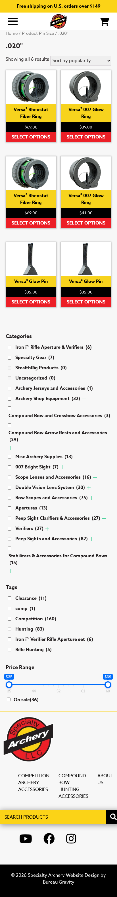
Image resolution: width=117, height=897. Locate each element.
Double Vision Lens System (50, 487)
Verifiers (29, 528)
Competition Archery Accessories (33, 782)
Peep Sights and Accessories (51, 538)
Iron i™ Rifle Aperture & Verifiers (53, 347)
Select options (31, 137)
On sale (26, 699)
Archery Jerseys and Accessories (54, 388)
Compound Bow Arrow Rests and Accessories (58, 436)
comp (25, 608)
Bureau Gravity (58, 882)
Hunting (29, 629)
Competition (35, 618)
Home (12, 33)
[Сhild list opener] (84, 399)
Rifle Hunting (33, 649)
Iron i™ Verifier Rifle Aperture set (54, 639)
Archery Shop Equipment (47, 398)
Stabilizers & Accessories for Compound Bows (58, 559)
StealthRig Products (41, 367)
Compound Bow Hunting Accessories (73, 786)
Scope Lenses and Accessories (53, 477)
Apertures (31, 508)
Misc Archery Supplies (44, 456)
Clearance (31, 598)
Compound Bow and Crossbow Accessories (59, 415)
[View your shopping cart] (104, 21)
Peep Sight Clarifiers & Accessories (57, 518)
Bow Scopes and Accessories (51, 497)
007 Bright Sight (36, 467)
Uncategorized (35, 378)
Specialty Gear (34, 357)
